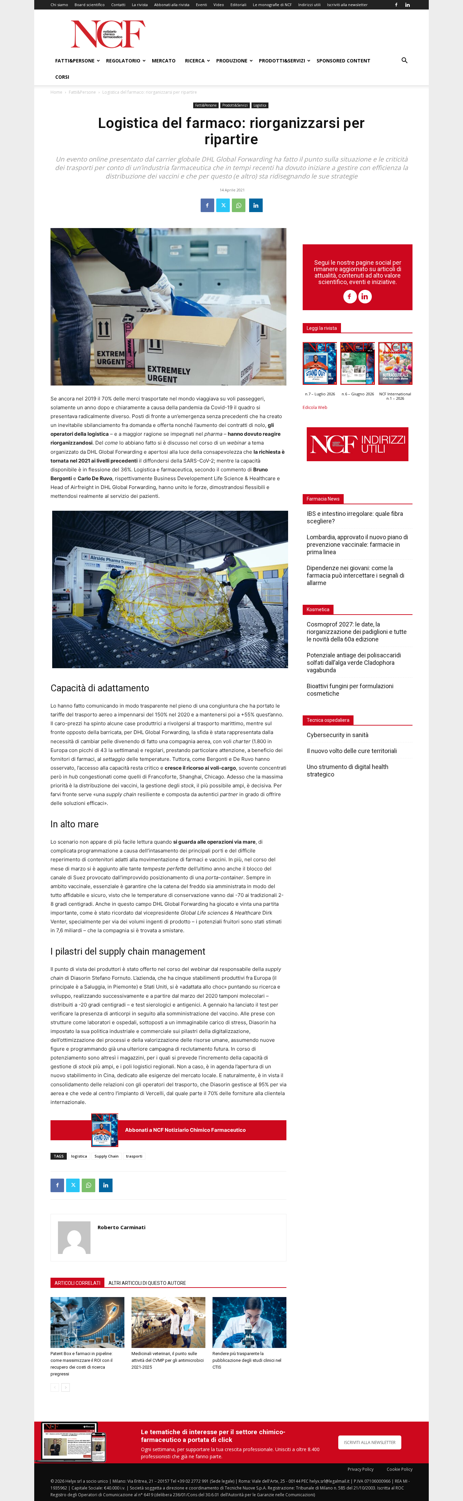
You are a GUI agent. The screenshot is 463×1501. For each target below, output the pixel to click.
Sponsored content (343, 60)
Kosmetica (318, 609)
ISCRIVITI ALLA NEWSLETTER (370, 1442)
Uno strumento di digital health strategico (347, 770)
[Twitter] (223, 205)
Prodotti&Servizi (282, 60)
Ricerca (195, 60)
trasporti (134, 1156)
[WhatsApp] (238, 205)
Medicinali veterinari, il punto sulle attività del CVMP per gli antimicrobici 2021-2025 (168, 1360)
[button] (404, 61)
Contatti (118, 4)
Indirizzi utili (309, 4)
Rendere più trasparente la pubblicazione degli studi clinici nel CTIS (247, 1360)
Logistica (260, 105)
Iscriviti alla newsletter (347, 4)
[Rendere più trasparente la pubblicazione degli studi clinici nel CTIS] (249, 1322)
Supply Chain (107, 1156)
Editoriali (238, 4)
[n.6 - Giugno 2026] (357, 365)
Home (56, 92)
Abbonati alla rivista (171, 4)
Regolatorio (123, 60)
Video (219, 4)
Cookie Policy (399, 1469)
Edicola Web (315, 407)
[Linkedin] (407, 5)
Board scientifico (90, 4)
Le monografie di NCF (272, 4)
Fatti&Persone (75, 60)
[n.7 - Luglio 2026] (104, 1130)
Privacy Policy (361, 1469)
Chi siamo (59, 4)
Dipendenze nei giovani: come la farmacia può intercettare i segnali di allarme (355, 575)
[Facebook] (396, 5)
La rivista (140, 4)
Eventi (201, 4)
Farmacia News (323, 499)
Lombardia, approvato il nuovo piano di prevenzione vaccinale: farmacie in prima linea (357, 544)
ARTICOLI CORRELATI (77, 1283)
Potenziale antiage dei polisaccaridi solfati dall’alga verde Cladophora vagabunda (354, 663)
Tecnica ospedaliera (328, 720)
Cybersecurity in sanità (337, 734)
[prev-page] (55, 1387)
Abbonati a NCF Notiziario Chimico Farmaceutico (185, 1130)
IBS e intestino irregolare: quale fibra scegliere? (355, 517)
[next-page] (65, 1387)
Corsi (62, 77)
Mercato (164, 60)
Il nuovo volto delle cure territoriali (352, 750)
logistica (79, 1156)
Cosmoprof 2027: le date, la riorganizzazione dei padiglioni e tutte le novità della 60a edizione (357, 632)
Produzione (231, 60)
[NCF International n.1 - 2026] (395, 365)
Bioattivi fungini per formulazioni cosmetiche (350, 689)
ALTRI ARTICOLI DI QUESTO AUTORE (147, 1283)
